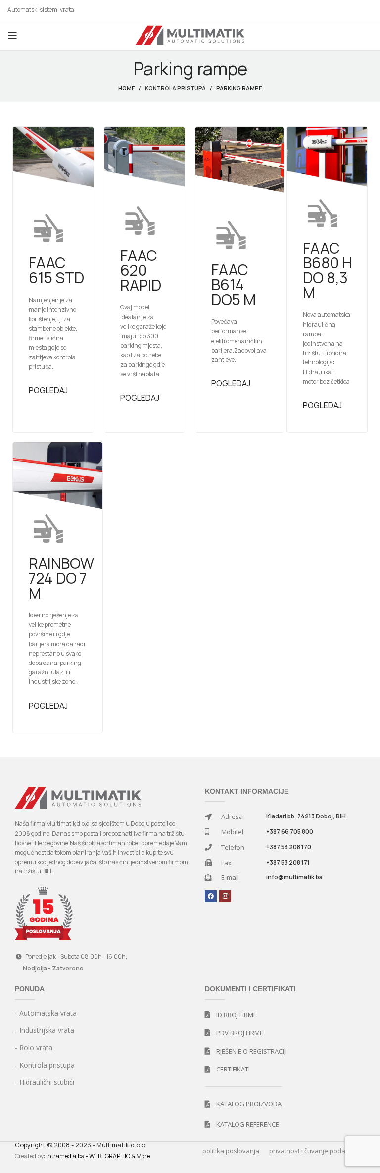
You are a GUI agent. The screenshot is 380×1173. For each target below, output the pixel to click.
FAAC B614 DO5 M (233, 284)
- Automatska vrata (46, 1013)
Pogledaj (48, 390)
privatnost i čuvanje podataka (314, 1150)
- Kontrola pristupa (45, 1065)
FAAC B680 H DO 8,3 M (327, 270)
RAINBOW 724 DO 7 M (61, 578)
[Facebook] (211, 896)
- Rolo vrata (33, 1047)
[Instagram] (225, 896)
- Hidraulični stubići (44, 1082)
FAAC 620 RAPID (140, 270)
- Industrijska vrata (44, 1030)
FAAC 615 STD (56, 270)
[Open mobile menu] (12, 35)
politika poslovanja (230, 1150)
